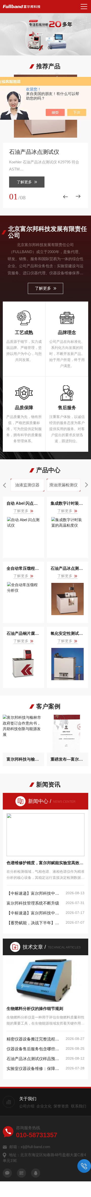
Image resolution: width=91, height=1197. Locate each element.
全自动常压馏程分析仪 (23, 568)
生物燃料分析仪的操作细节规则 (35, 1008)
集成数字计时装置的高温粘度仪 (67, 503)
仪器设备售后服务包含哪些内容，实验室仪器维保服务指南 (35, 1049)
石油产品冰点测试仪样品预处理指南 (35, 1059)
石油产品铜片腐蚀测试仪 (23, 633)
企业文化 (44, 1106)
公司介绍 (26, 1106)
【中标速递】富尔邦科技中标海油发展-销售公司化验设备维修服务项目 (35, 893)
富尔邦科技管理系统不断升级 (33, 903)
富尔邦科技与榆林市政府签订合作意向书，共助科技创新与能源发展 (23, 759)
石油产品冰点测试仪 (34, 152)
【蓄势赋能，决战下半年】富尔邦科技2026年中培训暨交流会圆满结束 (35, 923)
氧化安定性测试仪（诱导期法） (67, 633)
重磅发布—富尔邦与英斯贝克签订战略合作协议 (67, 759)
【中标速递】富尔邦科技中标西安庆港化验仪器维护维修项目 (35, 913)
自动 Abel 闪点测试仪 (23, 503)
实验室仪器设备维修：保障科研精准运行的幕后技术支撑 (35, 1068)
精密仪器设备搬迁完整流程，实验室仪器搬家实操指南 (35, 1039)
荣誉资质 (61, 1106)
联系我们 (78, 1106)
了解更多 (24, 182)
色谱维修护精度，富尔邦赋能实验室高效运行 (45, 863)
